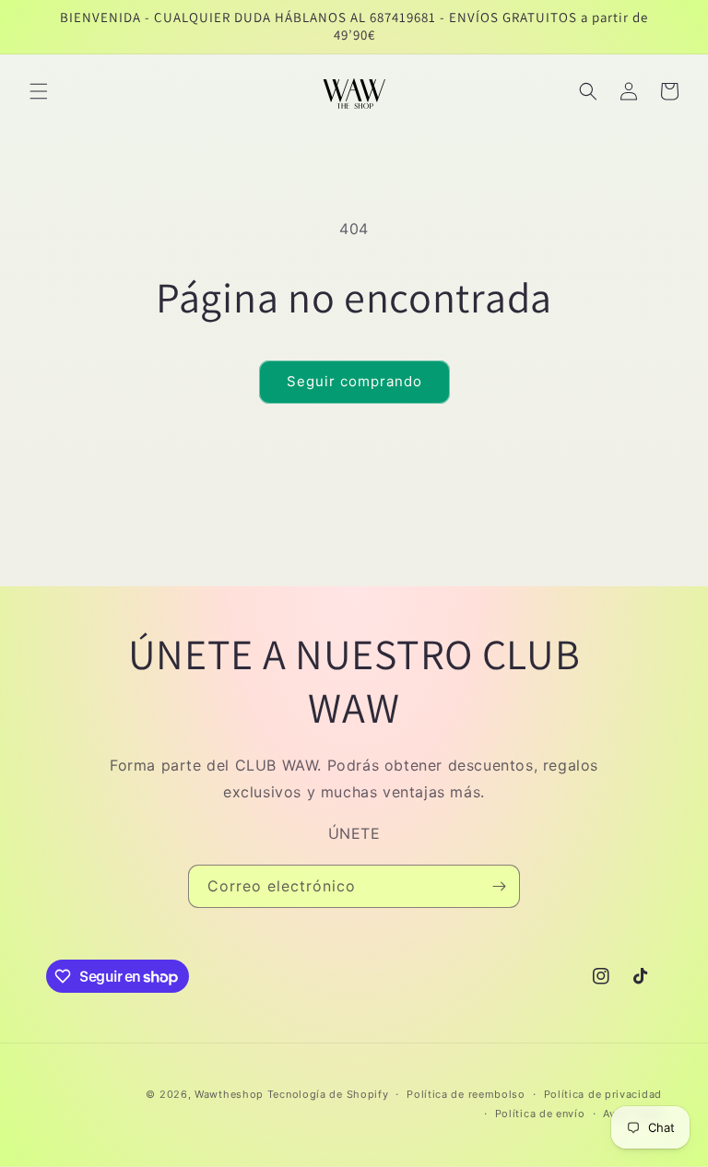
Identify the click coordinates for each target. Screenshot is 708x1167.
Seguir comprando (354, 381)
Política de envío (540, 1113)
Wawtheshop (229, 1094)
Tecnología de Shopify (328, 1094)
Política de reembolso (466, 1094)
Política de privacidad (603, 1094)
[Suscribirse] (498, 886)
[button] (38, 91)
